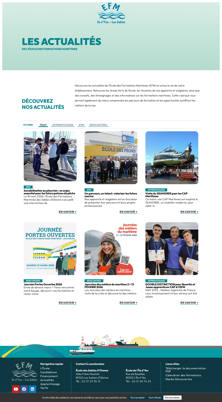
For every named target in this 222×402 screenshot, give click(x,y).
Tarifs (44, 388)
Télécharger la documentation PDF (186, 370)
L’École (45, 368)
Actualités (47, 380)
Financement (49, 376)
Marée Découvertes (179, 379)
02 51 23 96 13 (91, 381)
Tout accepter (137, 397)
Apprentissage (62, 124)
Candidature (48, 372)
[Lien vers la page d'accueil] (111, 13)
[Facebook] (24, 389)
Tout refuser (154, 397)
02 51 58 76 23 (141, 381)
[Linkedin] (32, 389)
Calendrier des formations (183, 375)
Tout (43, 124)
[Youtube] (16, 389)
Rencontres (98, 124)
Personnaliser (172, 397)
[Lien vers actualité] (50, 174)
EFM (81, 124)
